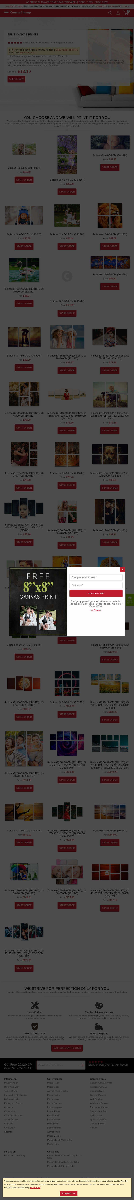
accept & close (68, 1193)
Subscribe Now (96, 593)
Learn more (35, 1188)
